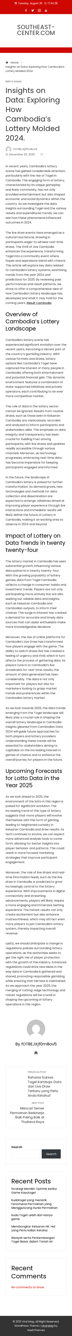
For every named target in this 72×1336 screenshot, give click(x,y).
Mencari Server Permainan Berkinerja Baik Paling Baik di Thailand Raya (27, 1112)
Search (16, 1147)
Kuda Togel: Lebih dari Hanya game (31, 1217)
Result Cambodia (39, 303)
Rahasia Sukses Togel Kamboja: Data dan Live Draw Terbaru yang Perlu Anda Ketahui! (44, 1084)
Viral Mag (47, 1326)
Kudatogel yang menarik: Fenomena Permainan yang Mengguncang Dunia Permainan (34, 1204)
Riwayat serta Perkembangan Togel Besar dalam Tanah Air (33, 1240)
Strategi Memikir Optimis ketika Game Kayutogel (34, 1191)
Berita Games (14, 82)
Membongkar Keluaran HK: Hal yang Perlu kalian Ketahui (33, 1228)
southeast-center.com (36, 30)
